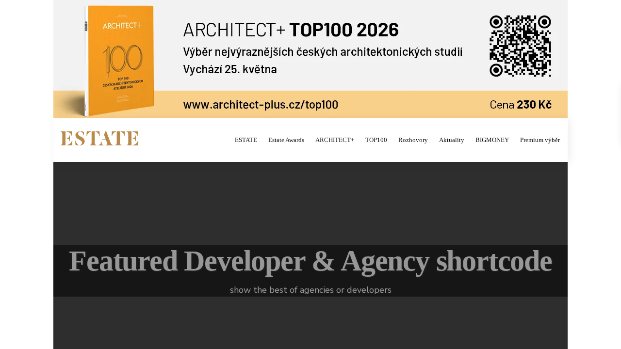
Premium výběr (540, 139)
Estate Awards (286, 139)
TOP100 (376, 139)
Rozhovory (413, 139)
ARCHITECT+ (334, 139)
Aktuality (451, 139)
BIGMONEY (492, 139)
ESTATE (246, 139)
